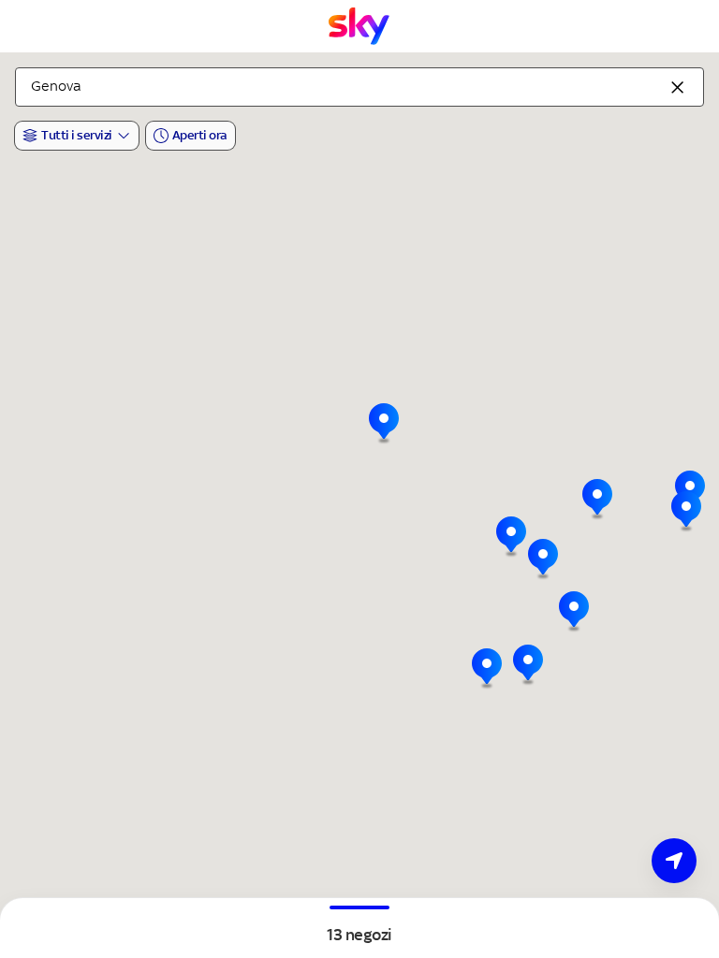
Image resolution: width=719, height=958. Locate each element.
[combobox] (359, 87)
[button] (543, 559)
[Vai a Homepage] (359, 26)
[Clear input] (678, 87)
